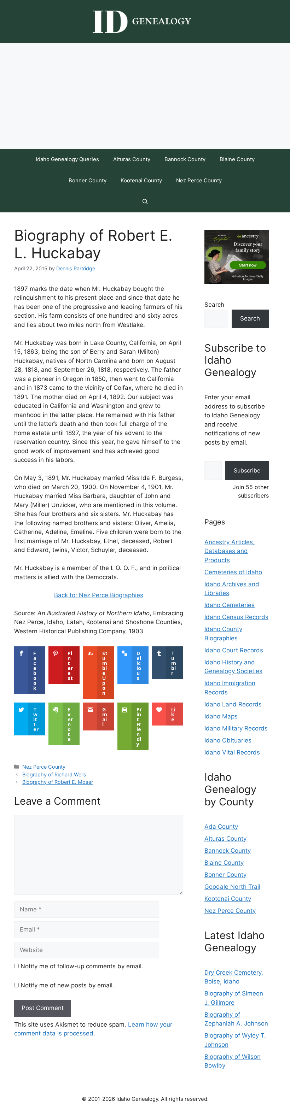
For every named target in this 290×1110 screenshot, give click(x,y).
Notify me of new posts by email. (67, 985)
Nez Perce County (199, 180)
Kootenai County (141, 180)
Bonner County (87, 180)
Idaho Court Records (233, 650)
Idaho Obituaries (227, 740)
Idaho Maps (221, 716)
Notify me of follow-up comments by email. (82, 966)
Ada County (221, 826)
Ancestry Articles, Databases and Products (229, 551)
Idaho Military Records (236, 728)
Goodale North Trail (232, 886)
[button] (145, 201)
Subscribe (247, 470)
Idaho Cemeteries (229, 605)
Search (214, 304)
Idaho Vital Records (232, 752)
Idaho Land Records (233, 704)
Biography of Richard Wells (54, 774)
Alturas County (131, 159)
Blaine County (237, 159)
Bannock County (184, 159)
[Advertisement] (145, 95)
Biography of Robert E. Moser (57, 782)
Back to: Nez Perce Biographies (98, 595)
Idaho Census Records (236, 617)
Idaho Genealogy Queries (67, 159)
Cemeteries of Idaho (233, 572)
